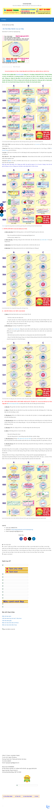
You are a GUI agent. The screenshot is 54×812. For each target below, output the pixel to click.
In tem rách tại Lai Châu (20, 552)
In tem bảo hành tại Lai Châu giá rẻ (27, 548)
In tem (36, 796)
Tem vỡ (3, 226)
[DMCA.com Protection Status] (27, 778)
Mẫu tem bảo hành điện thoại (9, 625)
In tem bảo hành (27, 4)
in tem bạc (37, 144)
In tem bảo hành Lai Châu (23, 546)
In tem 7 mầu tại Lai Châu (10, 546)
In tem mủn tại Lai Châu (45, 550)
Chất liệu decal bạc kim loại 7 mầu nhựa (11, 618)
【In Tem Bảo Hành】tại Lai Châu (13, 29)
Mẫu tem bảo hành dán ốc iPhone (10, 623)
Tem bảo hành (7, 544)
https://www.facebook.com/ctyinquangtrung (22, 529)
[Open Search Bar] (52, 20)
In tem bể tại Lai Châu (12, 550)
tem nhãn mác (16, 329)
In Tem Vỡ (17, 796)
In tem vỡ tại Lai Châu (31, 552)
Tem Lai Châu (40, 552)
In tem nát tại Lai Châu (7, 552)
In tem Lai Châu (35, 550)
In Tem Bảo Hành (8, 796)
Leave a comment (8, 554)
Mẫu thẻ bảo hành (6, 616)
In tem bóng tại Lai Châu (25, 550)
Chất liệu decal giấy (6, 620)
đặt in (9, 160)
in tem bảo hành (19, 74)
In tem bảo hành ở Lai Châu (36, 546)
